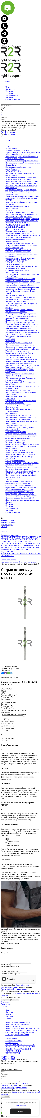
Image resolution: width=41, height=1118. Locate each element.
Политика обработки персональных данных (22, 1028)
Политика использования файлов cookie (21, 1030)
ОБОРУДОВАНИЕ (21, 543)
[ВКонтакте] (2, 673)
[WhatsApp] (8, 673)
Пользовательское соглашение (17, 1024)
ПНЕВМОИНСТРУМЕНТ (18, 554)
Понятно (20, 1111)
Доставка (9, 1012)
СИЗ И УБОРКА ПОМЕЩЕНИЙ (18, 1049)
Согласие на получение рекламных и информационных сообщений (19, 1034)
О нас (7, 1010)
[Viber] (5, 673)
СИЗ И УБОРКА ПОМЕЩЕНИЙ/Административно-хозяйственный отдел (20, 549)
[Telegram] (11, 673)
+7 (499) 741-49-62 (8, 520)
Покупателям (6, 1004)
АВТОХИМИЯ (7, 537)
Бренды (8, 1018)
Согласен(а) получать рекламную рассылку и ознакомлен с (20, 993)
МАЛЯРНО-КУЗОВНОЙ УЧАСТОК (19, 540)
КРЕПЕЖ (32, 537)
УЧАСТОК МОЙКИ (7, 553)
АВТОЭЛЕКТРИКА (21, 537)
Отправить (5, 1096)
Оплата (8, 1014)
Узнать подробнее (20, 1105)
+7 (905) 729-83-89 (8, 523)
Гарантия (9, 1016)
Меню (7, 81)
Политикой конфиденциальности (14, 989)
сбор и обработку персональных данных (15, 986)
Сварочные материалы (27, 562)
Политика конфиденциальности (17, 1022)
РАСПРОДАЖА (26, 545)
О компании (5, 1002)
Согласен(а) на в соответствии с (16, 987)
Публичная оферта (12, 1026)
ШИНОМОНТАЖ (12, 1053)
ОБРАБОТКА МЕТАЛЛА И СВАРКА (20, 1047)
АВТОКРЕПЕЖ (11, 1043)
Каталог (4, 1006)
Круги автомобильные (9, 562)
